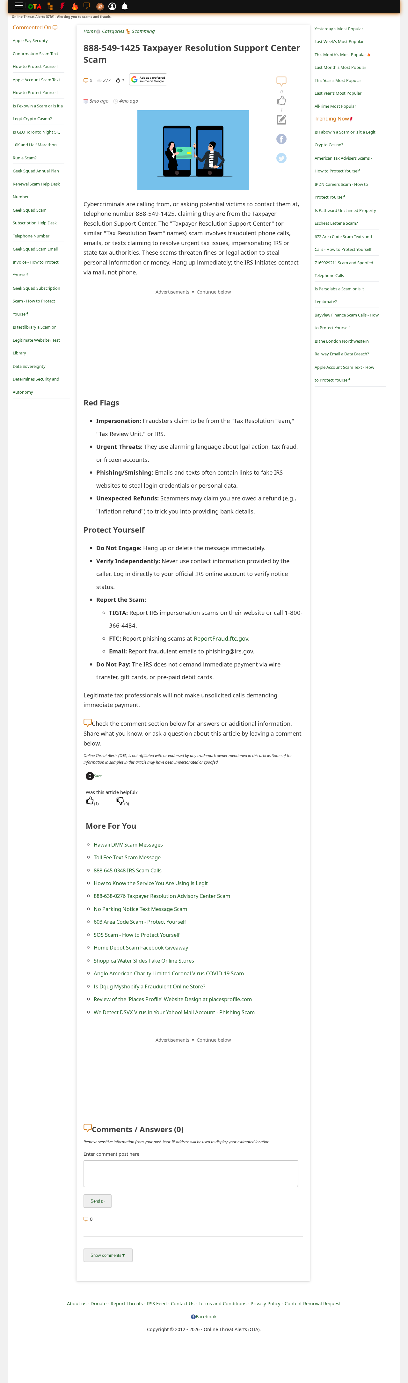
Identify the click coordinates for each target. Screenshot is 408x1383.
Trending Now (332, 118)
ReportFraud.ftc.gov (221, 638)
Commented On (33, 27)
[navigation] (281, 101)
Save (98, 775)
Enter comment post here (111, 1154)
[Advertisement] (193, 340)
